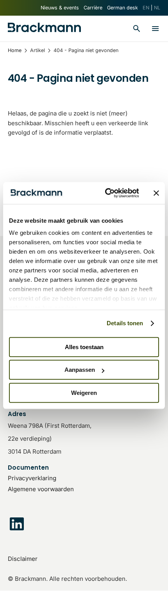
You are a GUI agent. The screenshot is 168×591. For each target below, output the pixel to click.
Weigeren (84, 392)
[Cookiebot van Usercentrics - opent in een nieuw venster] (105, 193)
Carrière (93, 8)
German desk (122, 8)
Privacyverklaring (32, 478)
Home (14, 50)
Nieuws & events (60, 8)
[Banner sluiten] (156, 193)
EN (146, 8)
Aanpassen (79, 369)
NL (157, 8)
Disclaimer (23, 558)
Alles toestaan (84, 347)
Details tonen (125, 323)
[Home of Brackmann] (44, 28)
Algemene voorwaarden (41, 489)
